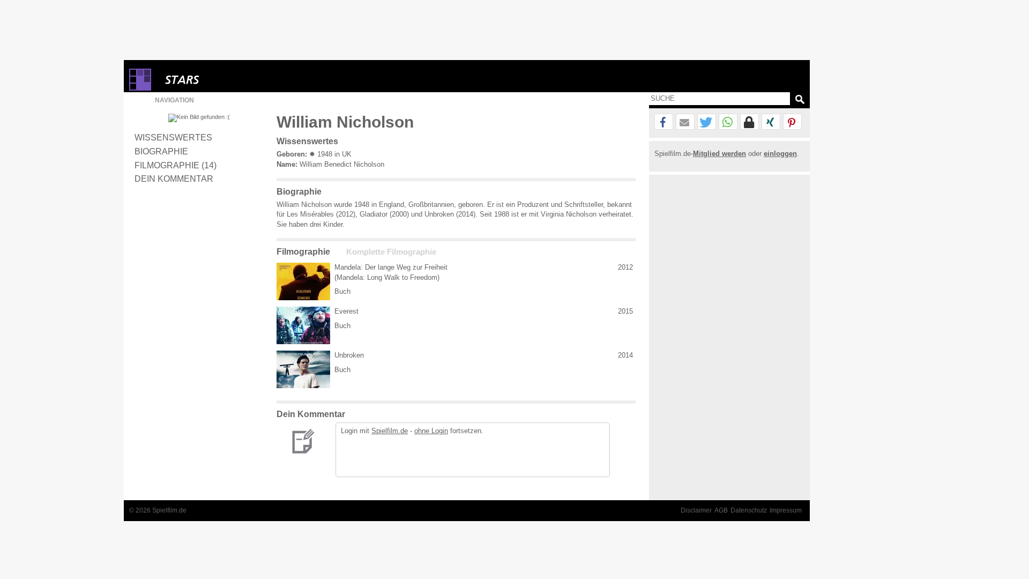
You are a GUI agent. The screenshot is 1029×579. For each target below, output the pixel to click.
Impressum (786, 510)
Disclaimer (696, 510)
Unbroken (349, 355)
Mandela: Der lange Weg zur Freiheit (391, 267)
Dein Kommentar (174, 178)
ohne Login (431, 431)
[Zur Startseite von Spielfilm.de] (140, 88)
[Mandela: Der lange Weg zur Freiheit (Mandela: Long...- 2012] (303, 281)
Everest (346, 311)
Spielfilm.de (389, 431)
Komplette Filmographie (391, 252)
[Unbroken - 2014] (303, 369)
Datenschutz (748, 510)
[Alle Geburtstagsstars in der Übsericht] (220, 80)
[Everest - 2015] (303, 325)
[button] (664, 122)
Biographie (161, 151)
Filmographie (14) (176, 165)
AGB (721, 510)
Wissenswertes (173, 137)
